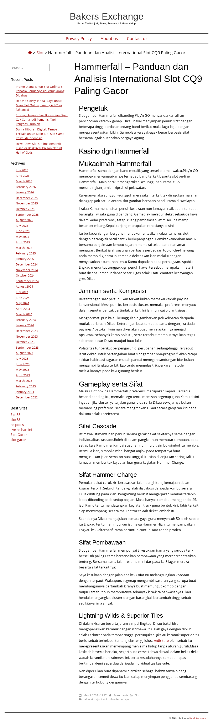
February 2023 (26, 386)
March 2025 (24, 248)
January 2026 (25, 192)
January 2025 (25, 259)
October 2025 (25, 209)
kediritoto (161, 640)
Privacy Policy (79, 38)
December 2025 (27, 198)
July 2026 (22, 170)
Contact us (137, 38)
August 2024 (24, 286)
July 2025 (22, 226)
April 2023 (23, 375)
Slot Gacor (19, 434)
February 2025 (26, 253)
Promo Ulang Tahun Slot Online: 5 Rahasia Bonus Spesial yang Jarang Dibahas (40, 91)
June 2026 (23, 176)
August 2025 (24, 220)
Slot (40, 52)
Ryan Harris (121, 695)
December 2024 (27, 264)
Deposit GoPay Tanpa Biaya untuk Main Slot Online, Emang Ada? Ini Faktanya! (39, 105)
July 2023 (22, 358)
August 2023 (24, 353)
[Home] (30, 52)
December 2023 (27, 331)
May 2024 (22, 303)
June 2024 (23, 298)
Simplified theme (197, 717)
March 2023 (24, 381)
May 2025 (22, 237)
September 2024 (27, 281)
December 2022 (27, 397)
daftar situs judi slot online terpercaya (106, 699)
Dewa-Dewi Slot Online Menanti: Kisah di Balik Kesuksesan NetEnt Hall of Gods (39, 148)
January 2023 (25, 392)
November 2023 (27, 336)
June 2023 (23, 364)
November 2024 (27, 270)
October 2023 (25, 342)
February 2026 (26, 187)
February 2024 (26, 320)
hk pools (17, 424)
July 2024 (22, 292)
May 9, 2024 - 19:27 (94, 695)
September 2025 (27, 215)
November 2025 (27, 203)
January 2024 (25, 325)
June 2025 (23, 231)
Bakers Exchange (107, 16)
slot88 (15, 419)
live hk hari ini (21, 429)
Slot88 (15, 414)
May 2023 (22, 370)
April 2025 (23, 242)
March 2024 (24, 314)
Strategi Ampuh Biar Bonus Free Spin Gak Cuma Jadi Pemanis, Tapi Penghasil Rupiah (42, 119)
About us (109, 38)
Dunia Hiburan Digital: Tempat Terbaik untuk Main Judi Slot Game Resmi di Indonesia (40, 133)
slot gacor (18, 439)
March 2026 (24, 181)
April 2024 (23, 309)
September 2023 (27, 347)
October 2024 (25, 275)
